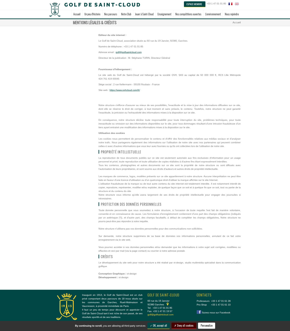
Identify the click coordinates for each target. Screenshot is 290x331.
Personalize (206, 325)
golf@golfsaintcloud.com (129, 52)
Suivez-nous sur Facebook (216, 312)
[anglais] (237, 3)
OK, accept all (159, 325)
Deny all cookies (185, 325)
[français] (230, 3)
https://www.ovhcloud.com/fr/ (125, 90)
